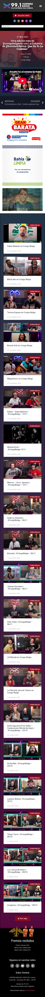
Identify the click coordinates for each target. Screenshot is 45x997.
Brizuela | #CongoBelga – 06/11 (21, 553)
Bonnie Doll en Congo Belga (20, 345)
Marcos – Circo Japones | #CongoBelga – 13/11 (18, 483)
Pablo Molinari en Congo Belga (21, 246)
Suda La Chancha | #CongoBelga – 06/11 (17, 519)
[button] (40, 6)
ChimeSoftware (30, 990)
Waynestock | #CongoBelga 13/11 (16, 448)
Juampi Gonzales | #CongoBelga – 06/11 (17, 587)
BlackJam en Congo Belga (19, 279)
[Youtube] (22, 20)
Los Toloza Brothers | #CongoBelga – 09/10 (17, 871)
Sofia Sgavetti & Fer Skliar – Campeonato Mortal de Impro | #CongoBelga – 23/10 (21, 728)
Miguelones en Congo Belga (20, 379)
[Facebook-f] (14, 20)
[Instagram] (26, 20)
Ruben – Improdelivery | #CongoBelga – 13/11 (17, 413)
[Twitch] (30, 20)
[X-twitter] (18, 20)
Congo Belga (25, 60)
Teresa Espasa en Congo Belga (21, 312)
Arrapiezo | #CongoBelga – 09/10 (22, 905)
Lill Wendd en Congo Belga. (19, 657)
